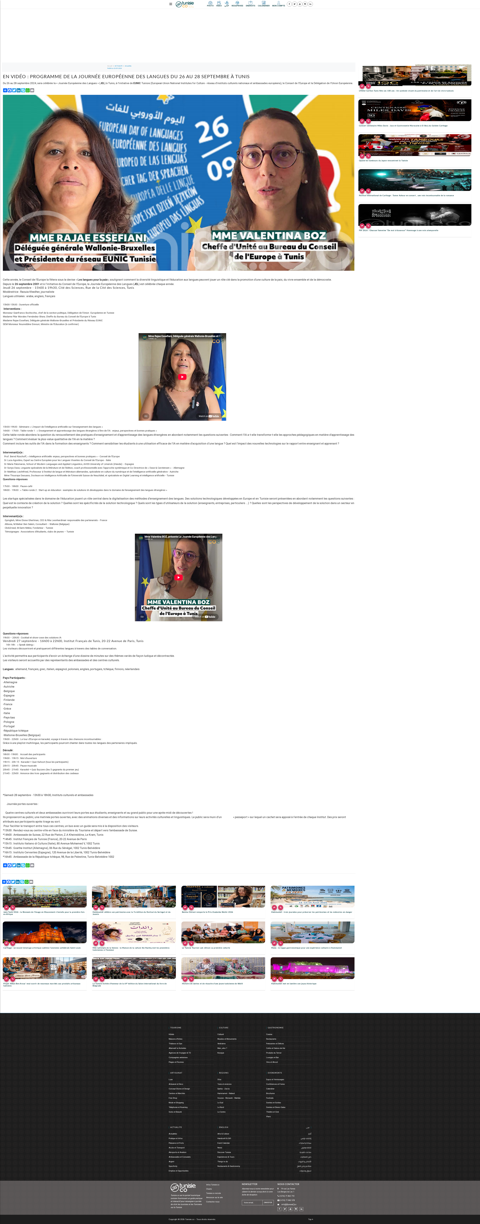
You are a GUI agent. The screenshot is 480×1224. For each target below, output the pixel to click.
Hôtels (171, 1034)
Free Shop (173, 1098)
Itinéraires (222, 1043)
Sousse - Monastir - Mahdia (229, 1098)
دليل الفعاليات (305, 1157)
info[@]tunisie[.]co (289, 1204)
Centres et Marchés (177, 1093)
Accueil (109, 66)
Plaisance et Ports (176, 1143)
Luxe (171, 1079)
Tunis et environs (225, 1084)
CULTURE (223, 1028)
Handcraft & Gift (224, 1138)
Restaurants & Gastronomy (229, 1166)
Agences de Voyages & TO (180, 1053)
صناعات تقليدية (305, 1152)
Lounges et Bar (272, 1057)
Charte (209, 1189)
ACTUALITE (176, 1127)
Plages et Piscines (176, 1062)
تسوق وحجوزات (305, 1171)
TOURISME (175, 1028)
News (220, 1148)
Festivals (270, 1098)
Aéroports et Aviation (177, 1152)
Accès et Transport (177, 1148)
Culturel (221, 1034)
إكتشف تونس (306, 1138)
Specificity (173, 1166)
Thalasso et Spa (175, 1043)
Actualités (173, 1134)
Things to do (223, 1161)
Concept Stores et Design (179, 1089)
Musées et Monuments (227, 1039)
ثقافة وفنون (306, 1147)
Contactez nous (213, 1202)
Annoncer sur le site (214, 1197)
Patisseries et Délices (275, 1043)
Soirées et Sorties (273, 1103)
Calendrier (270, 1089)
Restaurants (271, 1039)
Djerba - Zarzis (224, 1089)
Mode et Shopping (176, 1103)
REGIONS (224, 1073)
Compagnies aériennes (178, 1057)
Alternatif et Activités (177, 1048)
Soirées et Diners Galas (275, 1107)
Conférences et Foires (275, 1084)
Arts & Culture (223, 1134)
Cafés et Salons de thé (275, 1048)
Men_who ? (222, 1048)
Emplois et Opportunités (178, 1171)
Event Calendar (224, 1143)
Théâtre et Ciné (272, 1112)
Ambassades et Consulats (180, 1157)
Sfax (219, 1079)
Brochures (270, 1093)
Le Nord (221, 1107)
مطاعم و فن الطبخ (304, 1166)
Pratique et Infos (175, 1138)
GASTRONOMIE (276, 1028)
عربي (308, 1127)
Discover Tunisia (224, 1152)
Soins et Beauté (175, 1112)
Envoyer (268, 1202)
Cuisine (269, 1034)
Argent (171, 1161)
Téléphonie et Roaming (178, 1107)
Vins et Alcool (272, 1062)
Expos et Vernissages (275, 1079)
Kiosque (221, 1053)
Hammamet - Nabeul (226, 1093)
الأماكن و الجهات (304, 1161)
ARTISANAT (176, 1073)
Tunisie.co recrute (213, 1193)
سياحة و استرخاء (305, 1143)
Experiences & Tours (226, 1157)
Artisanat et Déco (176, 1084)
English (223, 1127)
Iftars (268, 1116)
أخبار (309, 1134)
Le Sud (220, 1103)
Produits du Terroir (274, 1053)
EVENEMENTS (275, 1073)
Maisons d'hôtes (175, 1039)
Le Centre (222, 1112)
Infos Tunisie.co (212, 1185)
